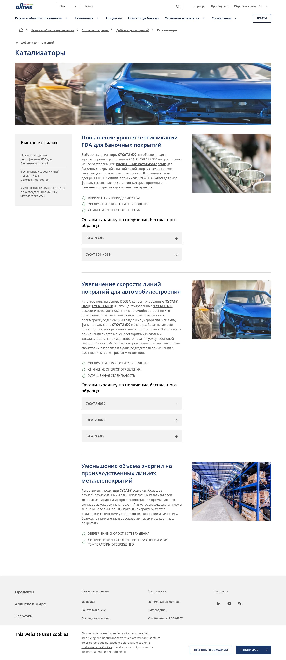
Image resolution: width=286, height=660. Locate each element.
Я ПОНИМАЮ (249, 650)
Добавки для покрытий (132, 30)
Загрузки (24, 616)
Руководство (157, 610)
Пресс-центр (219, 6)
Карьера (199, 6)
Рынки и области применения (52, 30)
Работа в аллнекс (94, 610)
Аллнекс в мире (30, 604)
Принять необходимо (211, 650)
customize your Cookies (97, 647)
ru (260, 6)
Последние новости (95, 618)
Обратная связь (245, 6)
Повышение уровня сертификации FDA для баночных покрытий (36, 159)
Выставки (88, 601)
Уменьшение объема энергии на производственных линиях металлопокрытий (43, 192)
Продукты (24, 592)
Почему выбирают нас (163, 601)
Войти (262, 18)
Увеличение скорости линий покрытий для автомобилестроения (40, 175)
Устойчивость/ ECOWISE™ (165, 618)
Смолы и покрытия (95, 30)
